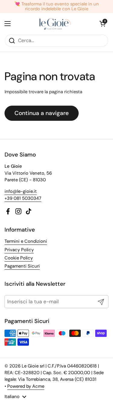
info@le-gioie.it (21, 191)
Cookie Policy (19, 258)
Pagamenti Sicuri (22, 266)
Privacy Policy (19, 250)
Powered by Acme (25, 386)
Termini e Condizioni (26, 241)
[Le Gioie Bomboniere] (55, 24)
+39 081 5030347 (23, 198)
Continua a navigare (41, 113)
